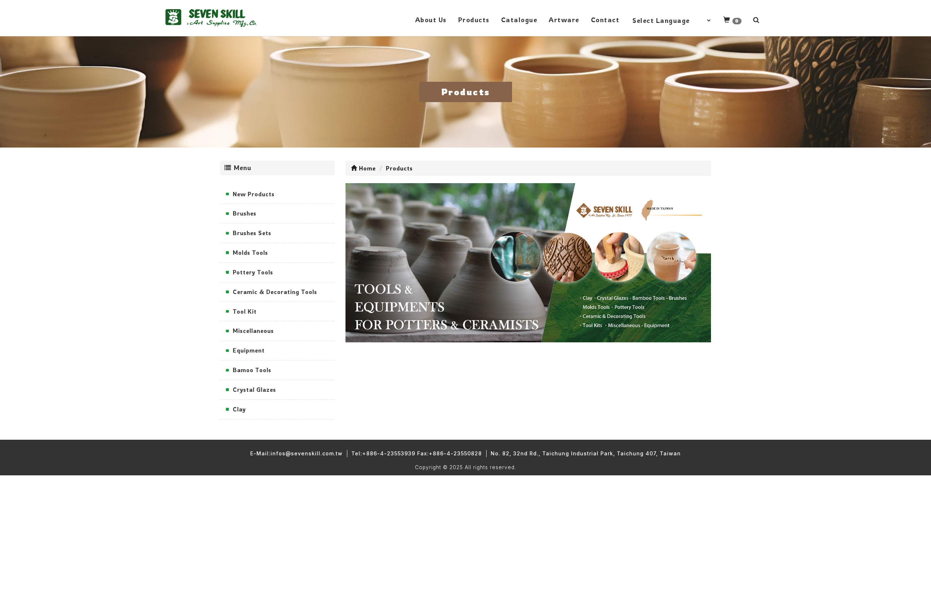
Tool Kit (245, 311)
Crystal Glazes (254, 389)
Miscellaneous (253, 330)
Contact (605, 20)
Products (474, 20)
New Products (254, 194)
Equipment (249, 350)
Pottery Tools (253, 272)
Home (366, 168)
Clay (239, 409)
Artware (564, 20)
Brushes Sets (252, 233)
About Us (431, 20)
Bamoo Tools (252, 370)
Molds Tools (250, 252)
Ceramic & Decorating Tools (275, 291)
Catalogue (519, 20)
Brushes (244, 213)
